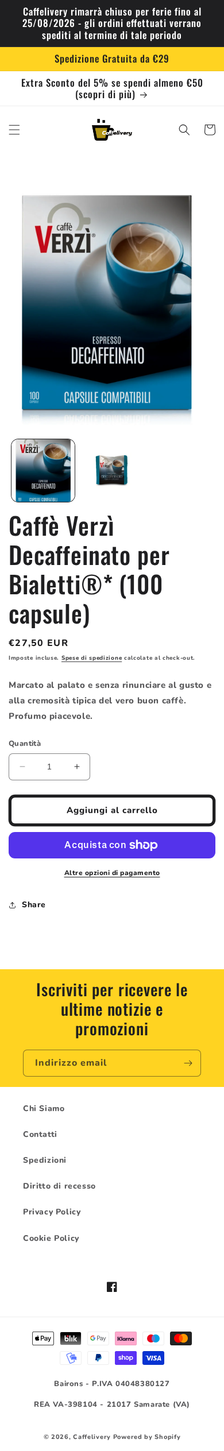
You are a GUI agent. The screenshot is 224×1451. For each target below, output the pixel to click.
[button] (14, 129)
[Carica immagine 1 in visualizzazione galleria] (43, 470)
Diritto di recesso (59, 1186)
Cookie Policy (51, 1238)
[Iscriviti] (187, 1063)
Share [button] (34, 904)
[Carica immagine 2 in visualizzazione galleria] (112, 470)
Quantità (25, 743)
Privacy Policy (51, 1211)
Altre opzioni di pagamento (112, 872)
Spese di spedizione (91, 658)
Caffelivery (92, 1437)
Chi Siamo (43, 1108)
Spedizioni (45, 1160)
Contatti (40, 1134)
